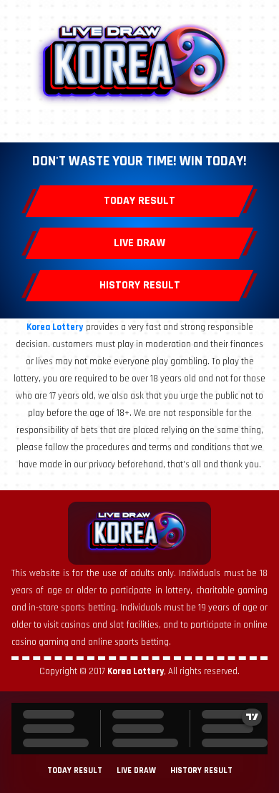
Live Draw (139, 242)
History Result (139, 285)
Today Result (139, 200)
